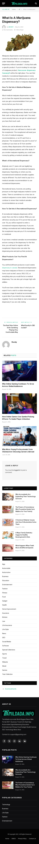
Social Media (6, 641)
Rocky (11, 27)
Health (4, 605)
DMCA (14, 838)
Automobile (6, 568)
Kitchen (4, 617)
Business (5, 576)
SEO (3, 637)
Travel (4, 658)
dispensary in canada (9, 268)
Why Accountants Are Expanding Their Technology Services (25, 496)
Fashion (5, 589)
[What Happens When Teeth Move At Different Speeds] (8, 548)
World (4, 666)
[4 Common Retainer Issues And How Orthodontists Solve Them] (8, 522)
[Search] (36, 3)
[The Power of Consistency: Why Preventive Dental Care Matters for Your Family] (8, 509)
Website (5, 662)
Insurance (5, 613)
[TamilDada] (19, 3)
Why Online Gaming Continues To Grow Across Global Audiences (26, 759)
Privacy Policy (22, 838)
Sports (4, 654)
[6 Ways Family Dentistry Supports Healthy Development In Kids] (8, 535)
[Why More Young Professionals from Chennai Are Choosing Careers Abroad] (19, 436)
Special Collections (8, 650)
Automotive (6, 572)
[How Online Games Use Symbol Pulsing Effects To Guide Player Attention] (19, 403)
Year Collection (7, 674)
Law (3, 621)
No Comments (8, 30)
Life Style (5, 629)
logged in (17, 470)
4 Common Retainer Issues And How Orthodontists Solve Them (25, 522)
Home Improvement (9, 609)
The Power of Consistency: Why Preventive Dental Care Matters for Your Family (25, 509)
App (3, 564)
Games (4, 670)
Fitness (4, 593)
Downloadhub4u (10, 689)
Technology (6, 804)
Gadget (4, 601)
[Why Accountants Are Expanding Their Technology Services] (8, 496)
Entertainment (7, 584)
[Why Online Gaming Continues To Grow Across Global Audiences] (19, 371)
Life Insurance (7, 625)
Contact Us (32, 838)
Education (5, 580)
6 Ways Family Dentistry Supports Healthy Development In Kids (23, 535)
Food (4, 597)
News (4, 633)
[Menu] (3, 3)
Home (7, 838)
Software (5, 646)
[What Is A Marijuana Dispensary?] (19, 42)
